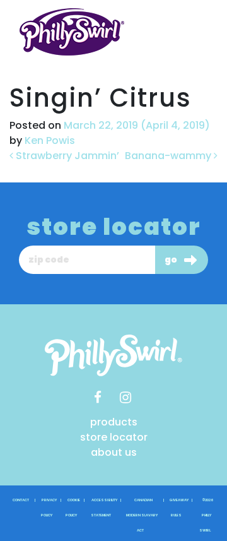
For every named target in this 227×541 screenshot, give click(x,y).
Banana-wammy (169, 155)
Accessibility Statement (104, 507)
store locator (114, 437)
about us (114, 452)
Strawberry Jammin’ (66, 155)
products (113, 422)
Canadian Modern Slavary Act (142, 515)
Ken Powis (48, 140)
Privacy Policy (49, 507)
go (171, 259)
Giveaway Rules (179, 507)
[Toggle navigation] (190, 32)
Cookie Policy (73, 507)
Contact (21, 499)
